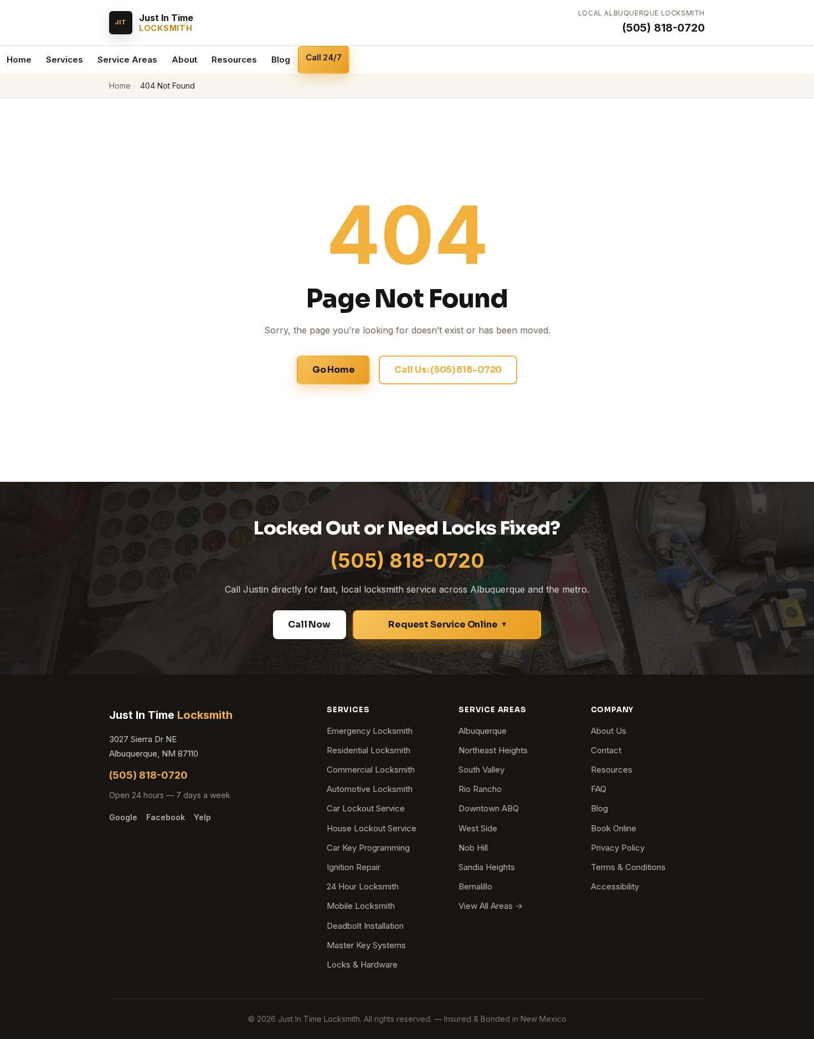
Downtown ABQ (488, 808)
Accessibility (615, 886)
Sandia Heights (486, 867)
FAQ (598, 789)
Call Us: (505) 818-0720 (448, 370)
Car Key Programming (368, 847)
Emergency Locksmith (370, 731)
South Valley (481, 769)
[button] (447, 624)
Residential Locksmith (368, 750)
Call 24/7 (324, 57)
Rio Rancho (480, 789)
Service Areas (127, 59)
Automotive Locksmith (370, 789)
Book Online (613, 828)
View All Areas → (490, 906)
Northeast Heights (493, 750)
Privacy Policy (618, 847)
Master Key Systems (366, 945)
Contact (606, 750)
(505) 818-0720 (663, 27)
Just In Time (171, 715)
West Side (477, 828)
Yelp (202, 817)
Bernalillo (475, 886)
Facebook (165, 817)
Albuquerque (482, 731)
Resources (234, 59)
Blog (280, 59)
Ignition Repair (353, 867)
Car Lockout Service (366, 808)
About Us (608, 731)
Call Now (309, 624)
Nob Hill (473, 847)
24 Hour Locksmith (363, 886)
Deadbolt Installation (365, 925)
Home (19, 59)
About (184, 59)
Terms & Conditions (628, 867)
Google (123, 817)
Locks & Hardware (362, 964)
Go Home (333, 370)
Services (64, 59)
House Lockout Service (371, 828)
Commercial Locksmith (371, 769)
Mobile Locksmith (361, 906)
